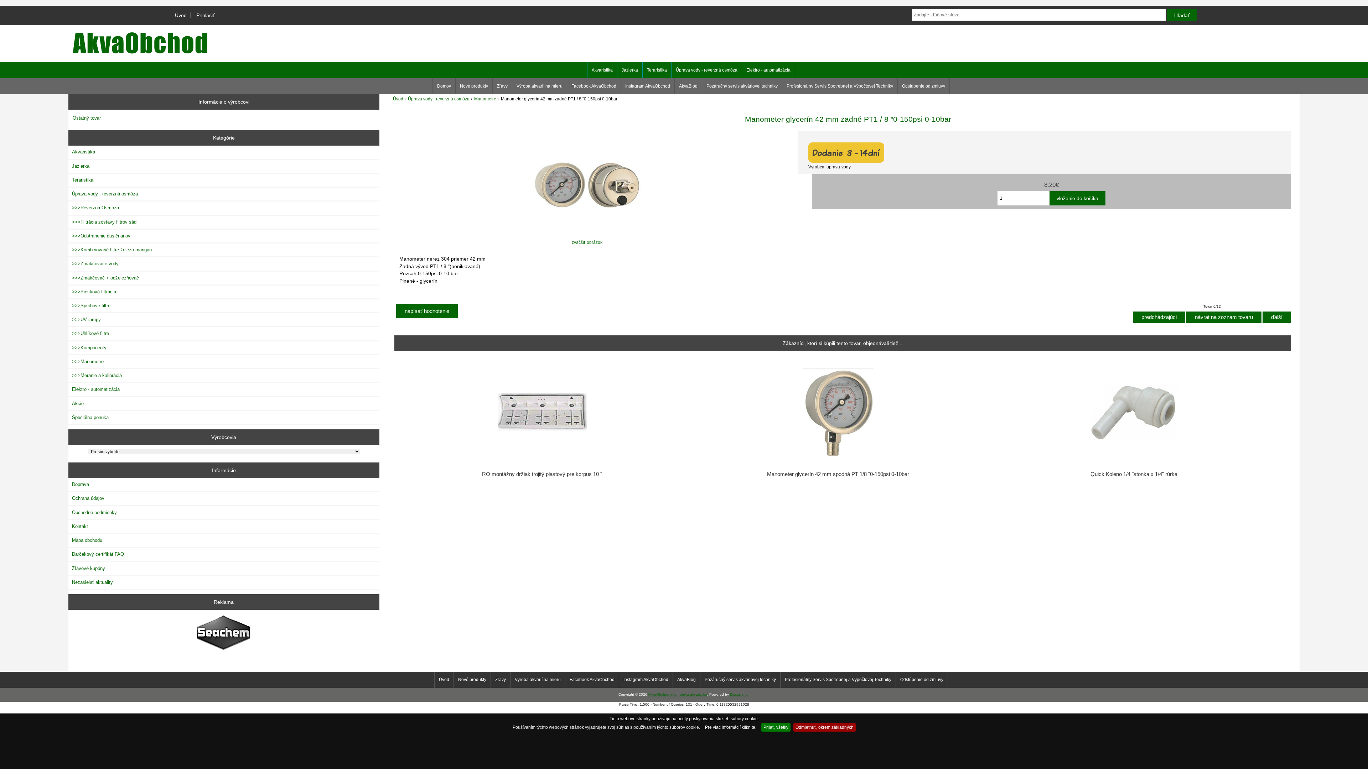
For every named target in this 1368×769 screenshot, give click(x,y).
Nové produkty (474, 86)
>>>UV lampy (86, 319)
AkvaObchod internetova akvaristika (677, 694)
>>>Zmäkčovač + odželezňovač (105, 278)
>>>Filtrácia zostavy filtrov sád (104, 222)
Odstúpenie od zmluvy (923, 86)
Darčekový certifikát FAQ (98, 554)
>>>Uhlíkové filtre (90, 333)
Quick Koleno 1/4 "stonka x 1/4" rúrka (1133, 474)
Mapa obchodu (87, 540)
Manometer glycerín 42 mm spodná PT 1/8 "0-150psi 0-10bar (838, 474)
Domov (444, 86)
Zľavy (502, 86)
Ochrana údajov (88, 498)
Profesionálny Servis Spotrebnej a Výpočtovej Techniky (840, 86)
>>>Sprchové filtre (91, 305)
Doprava (80, 484)
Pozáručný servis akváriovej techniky (742, 86)
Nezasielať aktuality (92, 582)
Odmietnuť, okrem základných (825, 727)
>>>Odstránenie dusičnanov (101, 236)
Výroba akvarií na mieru (540, 86)
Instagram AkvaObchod (647, 86)
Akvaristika (602, 70)
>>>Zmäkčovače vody (95, 263)
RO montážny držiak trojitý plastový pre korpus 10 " (542, 474)
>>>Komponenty (89, 347)
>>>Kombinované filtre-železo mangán (112, 249)
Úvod (181, 15)
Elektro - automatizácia (768, 70)
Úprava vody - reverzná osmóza (439, 98)
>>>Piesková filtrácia (94, 291)
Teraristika (657, 70)
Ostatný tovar (87, 118)
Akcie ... (80, 403)
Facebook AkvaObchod (593, 86)
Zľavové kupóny (88, 568)
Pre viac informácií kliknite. (730, 727)
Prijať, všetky (775, 727)
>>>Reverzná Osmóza (95, 207)
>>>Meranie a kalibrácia (97, 375)
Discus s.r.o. (740, 694)
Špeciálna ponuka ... (93, 417)
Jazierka (630, 70)
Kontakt (80, 526)
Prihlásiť (205, 15)
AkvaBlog (688, 86)
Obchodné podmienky (94, 512)
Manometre (485, 98)
